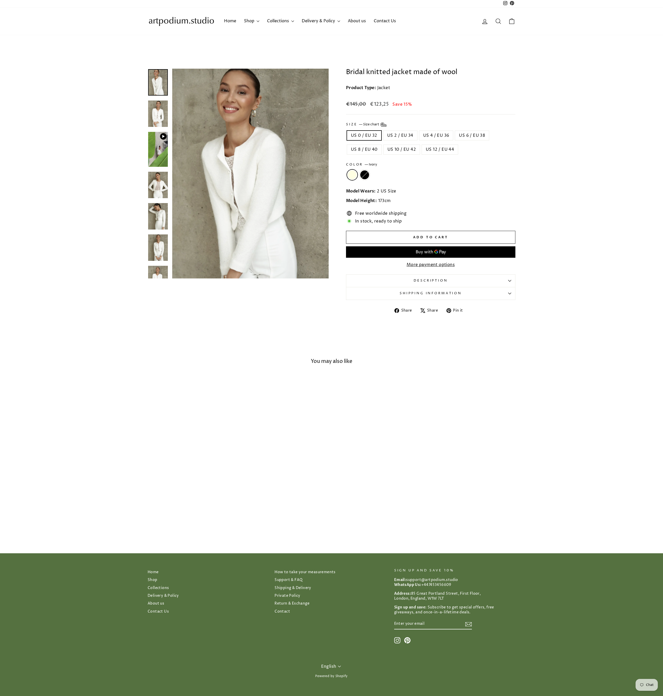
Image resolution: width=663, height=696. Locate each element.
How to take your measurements (305, 572)
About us (357, 21)
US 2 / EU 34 (400, 135)
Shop (249, 21)
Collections (278, 21)
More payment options (431, 265)
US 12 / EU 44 (440, 149)
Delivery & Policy (319, 21)
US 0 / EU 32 (364, 135)
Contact (282, 611)
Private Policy (287, 595)
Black (364, 175)
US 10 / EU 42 (401, 149)
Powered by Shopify (331, 676)
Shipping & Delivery (293, 588)
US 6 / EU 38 (472, 135)
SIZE (363, 124)
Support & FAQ (288, 580)
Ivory (352, 175)
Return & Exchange (292, 603)
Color (361, 164)
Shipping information (431, 293)
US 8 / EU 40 (364, 149)
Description (431, 280)
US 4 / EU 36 (436, 135)
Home (230, 21)
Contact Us (385, 21)
